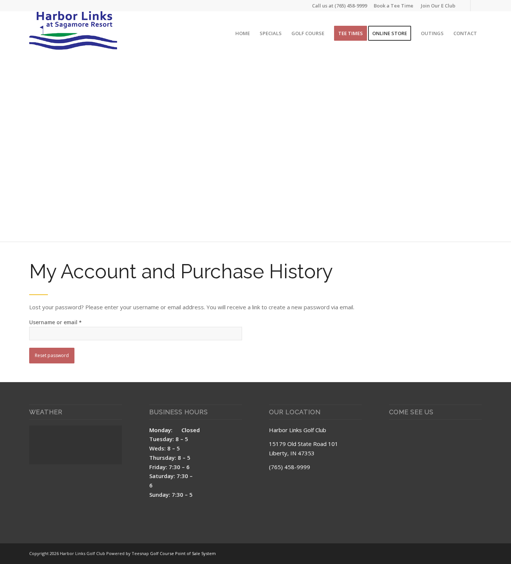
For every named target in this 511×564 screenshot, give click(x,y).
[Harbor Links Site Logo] (73, 33)
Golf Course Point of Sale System (183, 553)
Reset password (52, 355)
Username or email (55, 322)
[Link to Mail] (476, 5)
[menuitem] (436, 5)
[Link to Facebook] (464, 5)
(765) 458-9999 (350, 5)
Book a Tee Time (393, 5)
